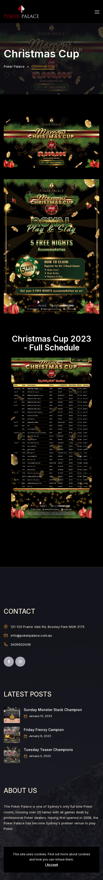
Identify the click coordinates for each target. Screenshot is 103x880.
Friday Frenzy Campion (44, 730)
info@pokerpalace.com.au (31, 635)
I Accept (51, 865)
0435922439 (21, 644)
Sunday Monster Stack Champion (53, 710)
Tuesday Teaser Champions (48, 749)
